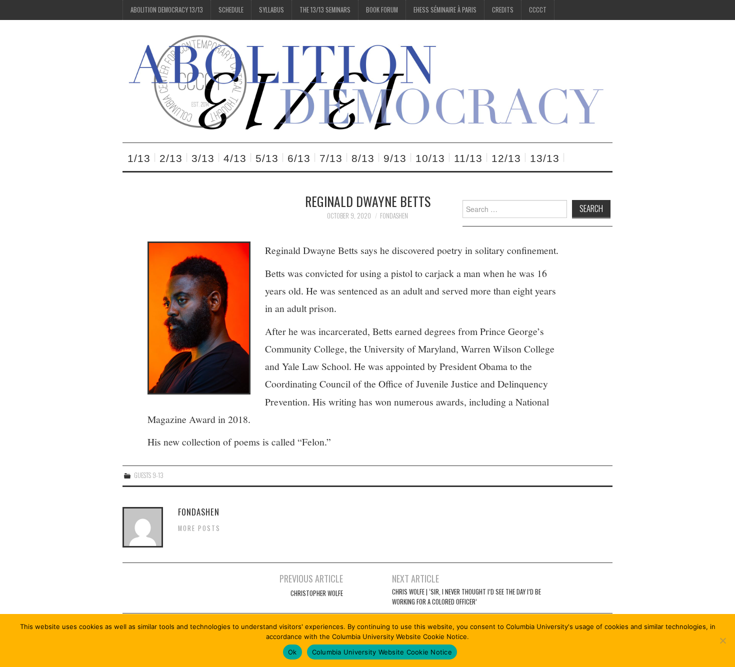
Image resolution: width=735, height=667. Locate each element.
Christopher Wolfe (316, 593)
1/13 (139, 158)
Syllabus (271, 9)
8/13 (363, 158)
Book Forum (382, 9)
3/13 (203, 158)
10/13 (430, 158)
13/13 (545, 158)
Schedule (231, 9)
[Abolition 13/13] (367, 80)
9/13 (395, 158)
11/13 (468, 158)
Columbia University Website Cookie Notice (382, 652)
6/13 (299, 158)
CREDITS (503, 9)
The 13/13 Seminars (325, 9)
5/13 (267, 158)
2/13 (171, 158)
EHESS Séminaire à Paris (445, 9)
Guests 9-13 (149, 475)
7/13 (331, 158)
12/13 (506, 158)
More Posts (199, 528)
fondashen (394, 215)
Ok (292, 652)
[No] (723, 641)
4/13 (235, 158)
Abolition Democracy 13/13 (166, 9)
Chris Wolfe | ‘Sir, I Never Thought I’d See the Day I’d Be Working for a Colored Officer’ (466, 596)
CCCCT (537, 9)
